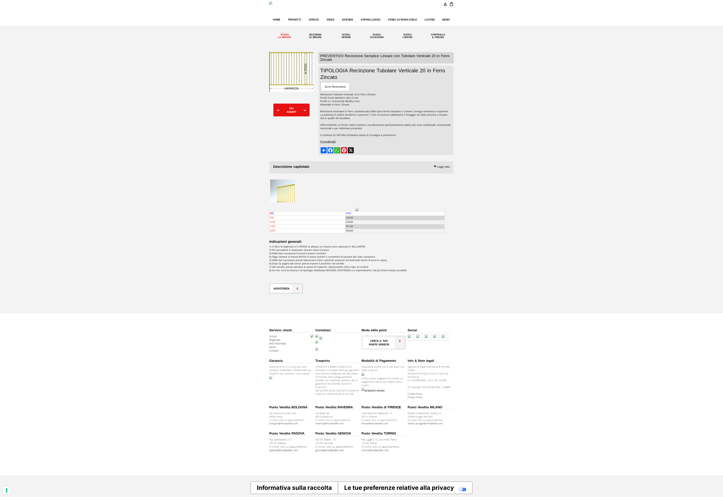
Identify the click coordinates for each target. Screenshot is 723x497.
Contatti (274, 350)
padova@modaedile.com (283, 450)
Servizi (273, 336)
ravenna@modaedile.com (329, 423)
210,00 (349, 217)
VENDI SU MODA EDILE (402, 19)
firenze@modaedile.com (375, 423)
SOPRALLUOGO (370, 19)
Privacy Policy (415, 397)
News (272, 347)
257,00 (349, 226)
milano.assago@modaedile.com (425, 423)
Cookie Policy (415, 393)
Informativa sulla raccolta (294, 487)
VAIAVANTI (291, 110)
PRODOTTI (294, 19)
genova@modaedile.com (329, 450)
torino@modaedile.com (375, 450)
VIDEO (330, 19)
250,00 (349, 222)
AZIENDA (347, 19)
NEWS (446, 19)
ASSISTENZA (281, 288)
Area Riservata (277, 343)
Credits (446, 387)
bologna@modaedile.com (283, 423)
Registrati (274, 340)
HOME (276, 19)
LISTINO (430, 19)
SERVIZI (314, 19)
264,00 (349, 230)
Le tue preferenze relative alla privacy (399, 487)
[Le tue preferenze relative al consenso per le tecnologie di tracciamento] (6, 490)
